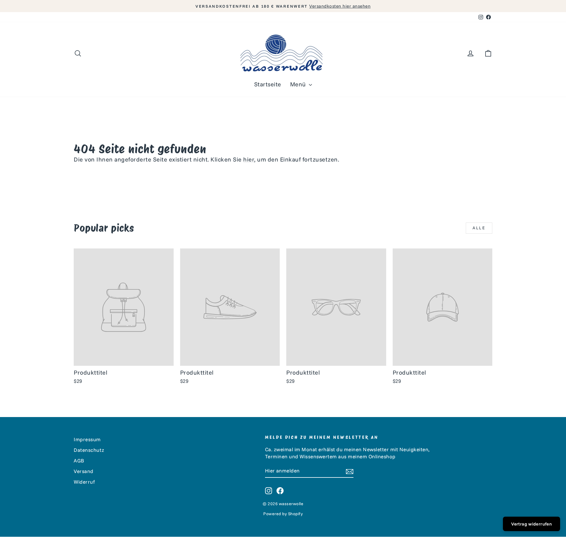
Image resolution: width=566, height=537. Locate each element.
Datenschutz (89, 450)
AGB (79, 460)
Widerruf (84, 482)
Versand (83, 471)
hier (248, 159)
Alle (479, 227)
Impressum (87, 439)
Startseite (267, 84)
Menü (299, 84)
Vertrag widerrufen (531, 524)
